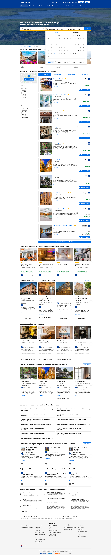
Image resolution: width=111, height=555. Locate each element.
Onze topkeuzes (44, 74)
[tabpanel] (66, 49)
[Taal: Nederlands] (56, 2)
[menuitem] (24, 5)
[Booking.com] (25, 2)
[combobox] (33, 29)
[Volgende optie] (91, 60)
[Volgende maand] (84, 35)
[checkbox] (64, 41)
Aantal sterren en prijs (71, 74)
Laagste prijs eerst (57, 74)
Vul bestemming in (27, 28)
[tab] (56, 32)
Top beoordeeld (85, 74)
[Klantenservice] (60, 2)
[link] (28, 91)
